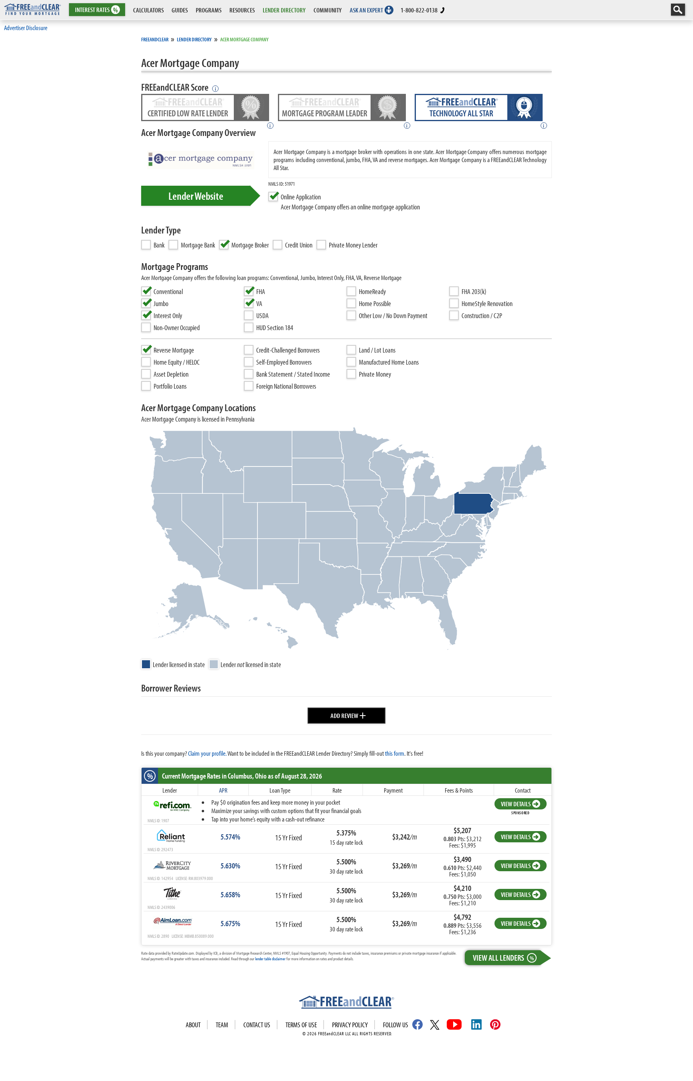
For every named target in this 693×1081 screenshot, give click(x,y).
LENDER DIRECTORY (284, 10)
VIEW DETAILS (516, 803)
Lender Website (195, 196)
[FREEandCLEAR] (346, 1003)
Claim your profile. (207, 753)
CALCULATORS (148, 10)
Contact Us (256, 1024)
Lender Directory (194, 39)
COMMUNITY (328, 10)
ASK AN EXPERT (366, 10)
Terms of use (301, 1024)
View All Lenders (503, 957)
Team (222, 1024)
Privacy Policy (350, 1024)
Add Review (348, 714)
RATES (96, 9)
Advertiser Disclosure (25, 27)
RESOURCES (242, 10)
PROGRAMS (208, 10)
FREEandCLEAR (154, 39)
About (193, 1024)
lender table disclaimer (270, 958)
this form (394, 753)
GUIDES (180, 10)
